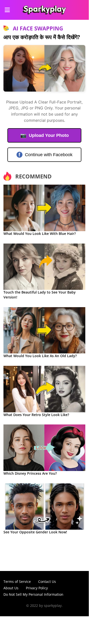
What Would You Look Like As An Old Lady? (40, 355)
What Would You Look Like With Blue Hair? (39, 233)
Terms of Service (17, 581)
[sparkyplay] (44, 9)
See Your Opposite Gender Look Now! (35, 532)
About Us (10, 588)
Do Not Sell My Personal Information (33, 594)
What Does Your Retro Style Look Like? (36, 414)
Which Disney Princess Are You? (30, 473)
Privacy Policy (37, 588)
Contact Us (47, 581)
